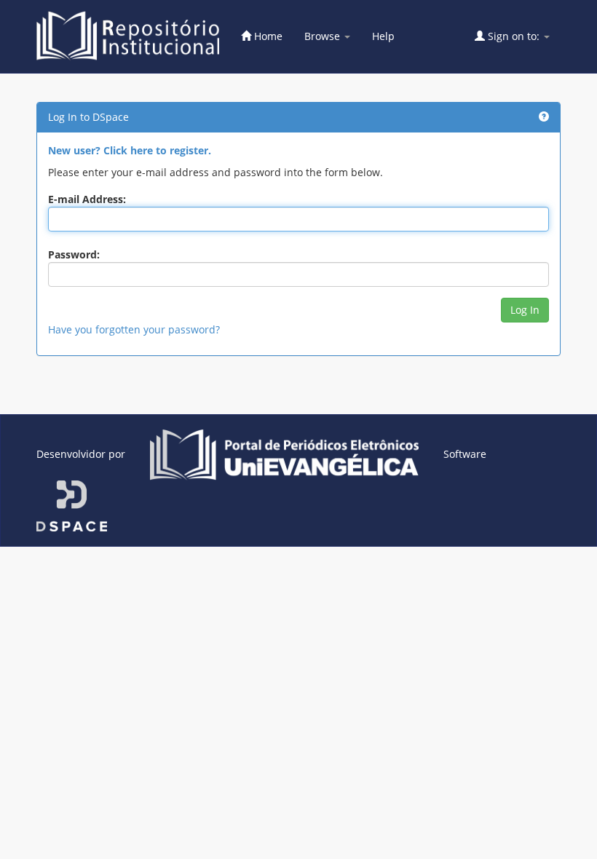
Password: (74, 254)
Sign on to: (513, 36)
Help (383, 36)
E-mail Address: (87, 199)
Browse (323, 36)
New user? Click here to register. (129, 150)
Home (266, 36)
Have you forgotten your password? (134, 329)
